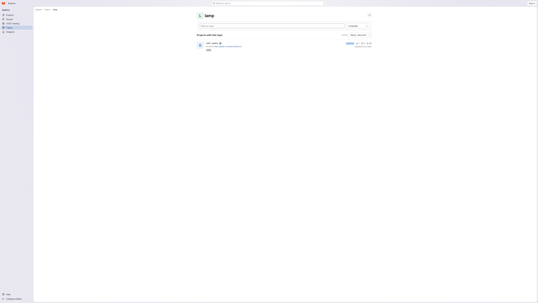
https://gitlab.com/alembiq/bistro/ (228, 46)
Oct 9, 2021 (367, 47)
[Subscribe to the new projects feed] (369, 15)
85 (370, 43)
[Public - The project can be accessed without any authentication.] (220, 43)
